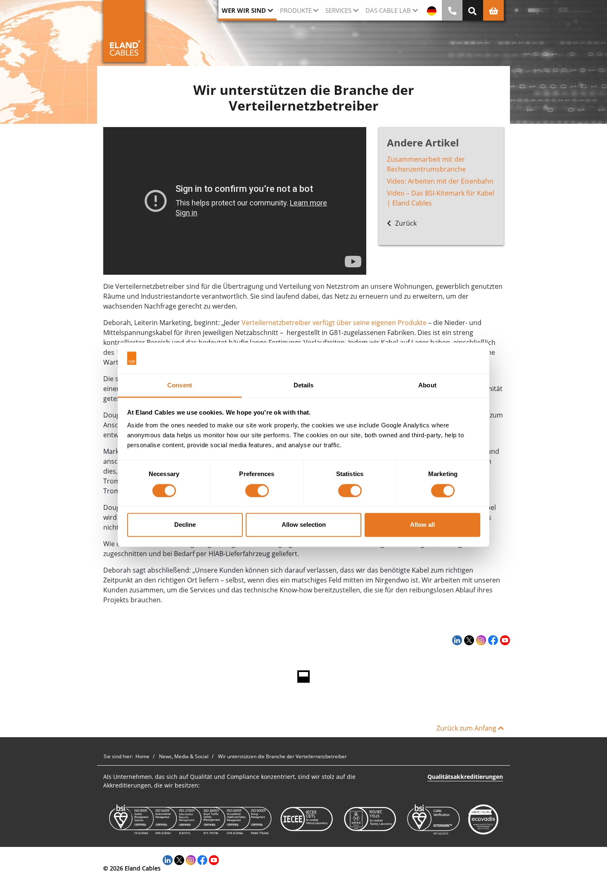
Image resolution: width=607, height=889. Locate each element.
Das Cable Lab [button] (388, 10)
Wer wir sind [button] (244, 10)
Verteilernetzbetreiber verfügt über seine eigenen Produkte (334, 322)
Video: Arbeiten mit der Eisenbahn (440, 181)
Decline (185, 524)
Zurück (405, 223)
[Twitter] (468, 639)
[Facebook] (492, 639)
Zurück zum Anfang (467, 728)
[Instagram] (480, 639)
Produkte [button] (296, 10)
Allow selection (304, 524)
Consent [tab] (179, 385)
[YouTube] (504, 639)
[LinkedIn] (456, 639)
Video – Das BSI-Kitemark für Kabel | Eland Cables (440, 198)
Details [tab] (304, 385)
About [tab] (427, 385)
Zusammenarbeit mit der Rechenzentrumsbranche (426, 164)
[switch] (257, 490)
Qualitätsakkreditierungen (465, 777)
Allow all (422, 524)
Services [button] (338, 10)
